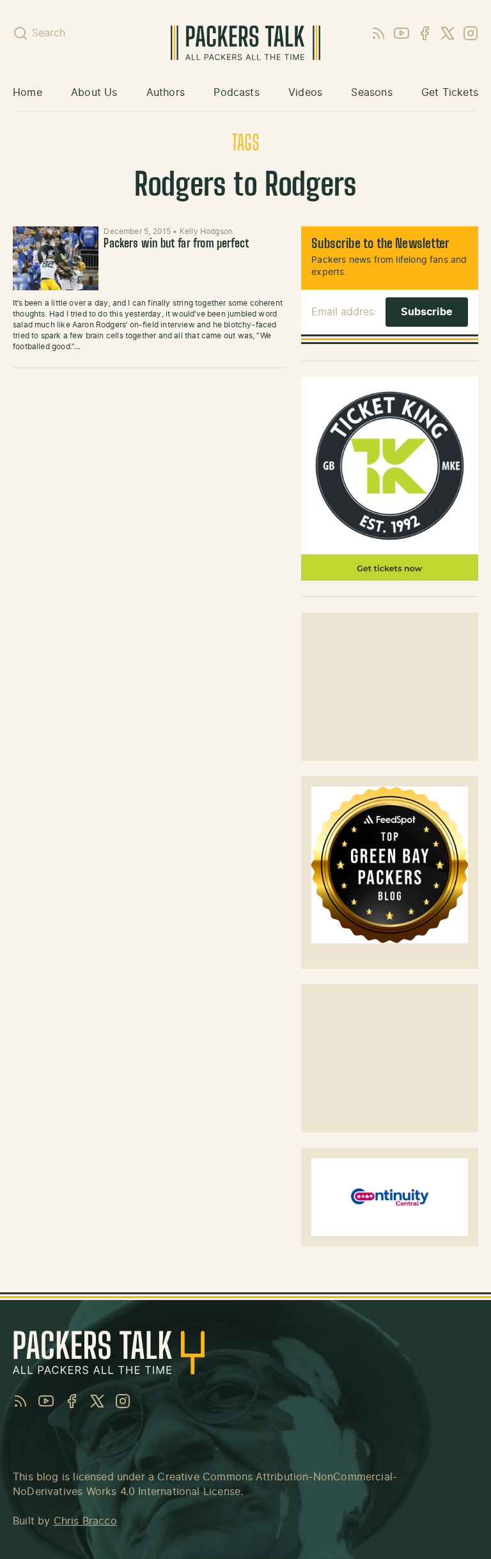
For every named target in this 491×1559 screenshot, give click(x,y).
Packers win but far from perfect (176, 244)
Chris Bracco (85, 1521)
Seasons (371, 93)
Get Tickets (449, 93)
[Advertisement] (389, 687)
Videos (305, 93)
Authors (165, 93)
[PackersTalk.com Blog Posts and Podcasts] (246, 43)
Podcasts (236, 93)
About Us (94, 93)
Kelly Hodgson (206, 231)
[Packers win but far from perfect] (55, 258)
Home (27, 93)
